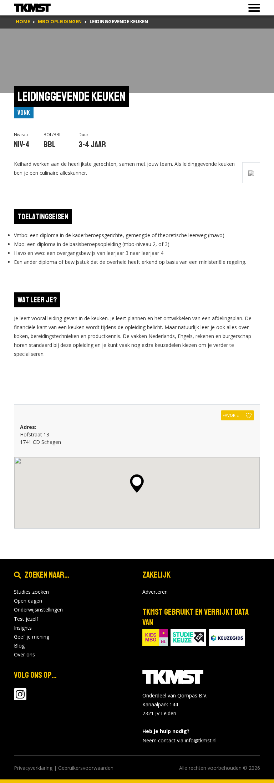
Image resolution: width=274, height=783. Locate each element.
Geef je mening (31, 636)
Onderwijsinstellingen (38, 609)
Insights (23, 627)
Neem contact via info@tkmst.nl (179, 740)
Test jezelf (26, 618)
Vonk (23, 113)
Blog (19, 645)
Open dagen (28, 600)
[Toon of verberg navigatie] (252, 8)
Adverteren (155, 591)
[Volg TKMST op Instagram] (20, 697)
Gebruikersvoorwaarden (85, 767)
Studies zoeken (31, 591)
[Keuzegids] (227, 636)
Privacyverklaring (33, 767)
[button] (137, 483)
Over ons (24, 654)
